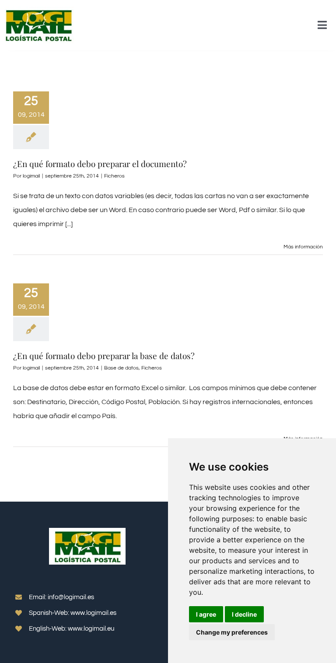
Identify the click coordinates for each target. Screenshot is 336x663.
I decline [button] (244, 614)
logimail (31, 176)
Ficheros (114, 176)
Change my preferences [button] (232, 632)
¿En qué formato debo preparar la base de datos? (104, 355)
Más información (303, 247)
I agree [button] (206, 614)
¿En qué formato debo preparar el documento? (100, 163)
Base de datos (121, 368)
